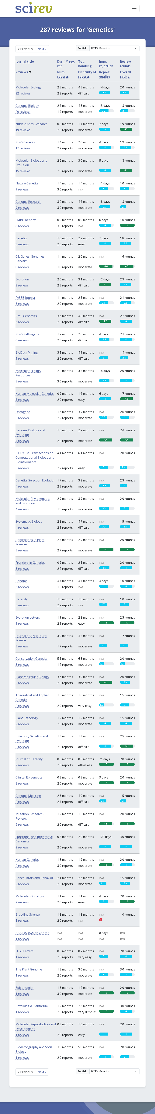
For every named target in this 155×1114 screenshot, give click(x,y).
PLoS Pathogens (27, 334)
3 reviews (22, 550)
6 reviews (22, 322)
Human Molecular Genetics (35, 394)
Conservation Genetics (31, 658)
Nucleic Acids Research (31, 124)
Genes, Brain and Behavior (34, 878)
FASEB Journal (26, 298)
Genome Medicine (28, 796)
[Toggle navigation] (134, 8)
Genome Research (28, 202)
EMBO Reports (26, 220)
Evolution (22, 279)
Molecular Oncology (30, 896)
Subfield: (83, 48)
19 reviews (23, 130)
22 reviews (23, 93)
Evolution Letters (28, 617)
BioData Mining (27, 352)
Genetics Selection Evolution (35, 480)
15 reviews (23, 171)
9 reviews (22, 189)
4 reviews (22, 486)
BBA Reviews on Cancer (32, 933)
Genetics (22, 238)
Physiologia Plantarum (32, 1006)
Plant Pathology (27, 718)
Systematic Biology (29, 521)
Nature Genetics (27, 183)
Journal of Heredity (29, 759)
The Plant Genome (29, 969)
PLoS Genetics (26, 142)
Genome (21, 581)
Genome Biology (27, 106)
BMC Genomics (26, 316)
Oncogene (23, 412)
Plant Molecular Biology (32, 677)
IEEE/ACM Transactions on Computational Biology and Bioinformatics (35, 457)
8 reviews (22, 226)
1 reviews (22, 920)
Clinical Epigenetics (29, 777)
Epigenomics (24, 988)
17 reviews (23, 148)
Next (41, 49)
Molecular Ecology (28, 87)
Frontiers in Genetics (30, 562)
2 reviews (22, 683)
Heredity (22, 599)
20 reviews (23, 112)
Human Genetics (27, 860)
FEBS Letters (24, 951)
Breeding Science (28, 914)
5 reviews (22, 358)
